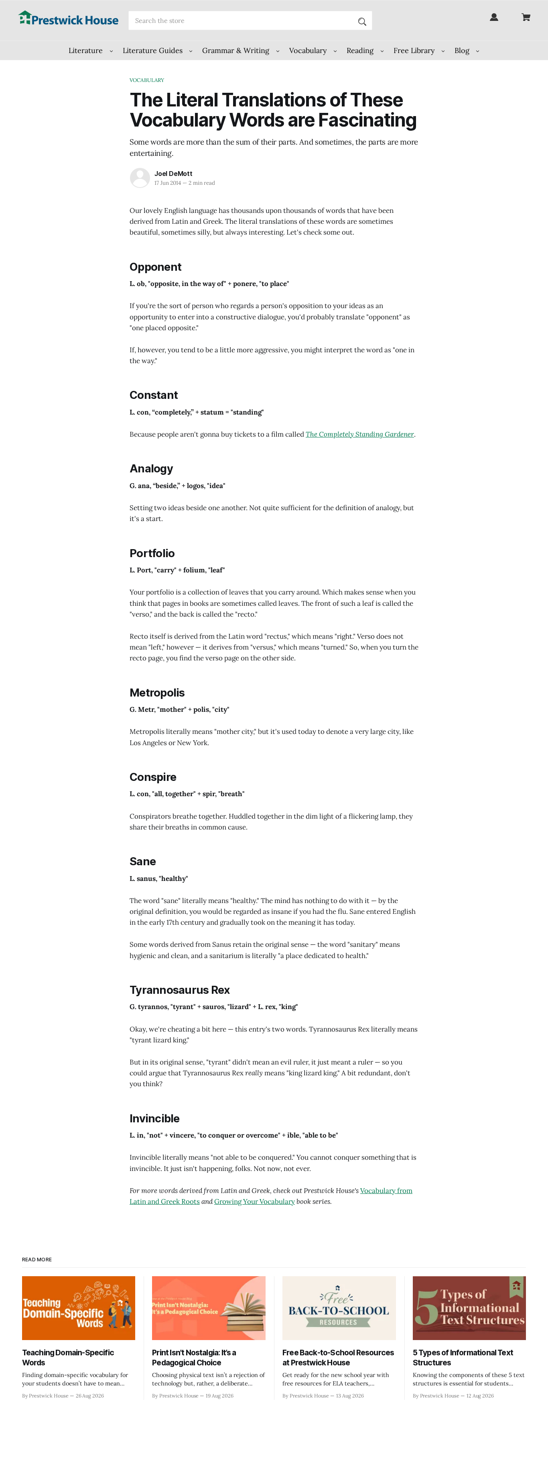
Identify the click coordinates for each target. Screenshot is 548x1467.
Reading (361, 50)
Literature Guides (154, 50)
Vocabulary (309, 50)
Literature (87, 50)
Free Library (415, 50)
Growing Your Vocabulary (254, 1201)
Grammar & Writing (236, 50)
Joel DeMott (173, 174)
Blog (463, 50)
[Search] (362, 20)
